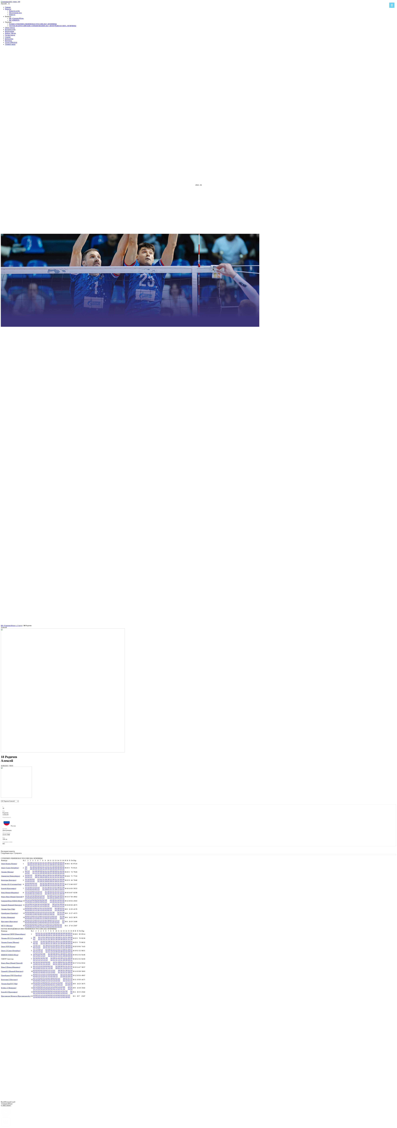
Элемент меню (10, 44)
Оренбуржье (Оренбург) (9, 913)
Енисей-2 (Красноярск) (9, 992)
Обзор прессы (10, 28)
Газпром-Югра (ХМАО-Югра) (11, 901)
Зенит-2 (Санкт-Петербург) (10, 951)
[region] (198, 330)
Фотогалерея (9, 31)
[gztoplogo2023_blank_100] (10, 2)
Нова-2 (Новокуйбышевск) (10, 967)
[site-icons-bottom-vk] (6, 1126)
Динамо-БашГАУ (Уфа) (9, 984)
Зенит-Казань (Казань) (9, 864)
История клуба (10, 29)
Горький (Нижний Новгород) (11, 905)
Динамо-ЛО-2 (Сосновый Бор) (12, 938)
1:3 (33, 863)
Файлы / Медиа (10, 33)
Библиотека (9, 39)
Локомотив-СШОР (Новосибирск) (13, 934)
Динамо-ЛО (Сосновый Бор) (11, 884)
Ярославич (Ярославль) (9, 921)
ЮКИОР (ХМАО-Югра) (9, 955)
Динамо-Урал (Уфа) (8, 909)
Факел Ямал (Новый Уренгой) (12, 897)
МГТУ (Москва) (7, 926)
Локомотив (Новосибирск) (10, 876)
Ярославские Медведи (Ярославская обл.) (16, 996)
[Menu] (391, 5)
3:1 (29, 863)
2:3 (33, 864)
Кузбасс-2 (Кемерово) (8, 988)
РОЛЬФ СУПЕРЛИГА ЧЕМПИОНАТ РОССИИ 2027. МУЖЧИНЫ (33, 24)
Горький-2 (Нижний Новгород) (12, 971)
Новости (8, 9)
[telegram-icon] (6, 1116)
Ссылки (8, 37)
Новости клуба (14, 11)
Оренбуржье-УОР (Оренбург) (11, 975)
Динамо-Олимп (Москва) (10, 942)
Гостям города (10, 35)
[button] (198, 609)
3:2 (31, 864)
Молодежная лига (15, 13)
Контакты (8, 41)
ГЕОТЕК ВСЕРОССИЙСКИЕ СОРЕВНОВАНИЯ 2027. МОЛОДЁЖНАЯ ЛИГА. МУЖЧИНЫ (42, 26)
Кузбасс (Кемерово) (8, 917)
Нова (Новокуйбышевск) (10, 892)
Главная (8, 7)
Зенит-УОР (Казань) (8, 946)
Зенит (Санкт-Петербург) (10, 868)
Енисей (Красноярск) (8, 888)
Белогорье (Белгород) (8, 880)
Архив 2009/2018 (11, 42)
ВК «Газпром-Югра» (16, 18)
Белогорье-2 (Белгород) (9, 979)
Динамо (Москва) (7, 872)
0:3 (26, 869)
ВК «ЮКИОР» (14, 20)
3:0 (29, 864)
